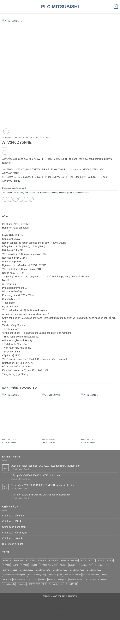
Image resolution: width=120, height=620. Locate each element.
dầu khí (105, 575)
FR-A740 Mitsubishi (21, 579)
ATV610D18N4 (88, 442)
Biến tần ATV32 (85, 565)
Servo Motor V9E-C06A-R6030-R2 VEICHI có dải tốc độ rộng (42, 485)
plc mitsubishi (9, 584)
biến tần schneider (81, 193)
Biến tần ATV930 (77, 570)
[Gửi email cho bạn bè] (20, 199)
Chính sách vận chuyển (14, 532)
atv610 (15, 565)
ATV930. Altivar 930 (48, 565)
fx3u (34, 579)
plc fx (92, 579)
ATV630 (24, 565)
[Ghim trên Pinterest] (26, 199)
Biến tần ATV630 (60, 570)
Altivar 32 (7, 560)
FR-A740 (7, 579)
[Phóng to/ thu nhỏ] (3, 602)
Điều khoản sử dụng (12, 544)
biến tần (72, 565)
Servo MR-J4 (71, 584)
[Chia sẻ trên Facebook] (10, 199)
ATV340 (20, 193)
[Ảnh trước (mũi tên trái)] (3, 615)
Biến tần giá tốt (65, 193)
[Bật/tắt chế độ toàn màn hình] (11, 602)
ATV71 (92, 560)
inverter (42, 579)
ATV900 (34, 565)
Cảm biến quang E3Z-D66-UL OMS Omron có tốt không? (40, 494)
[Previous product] (4, 152)
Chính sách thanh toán (14, 527)
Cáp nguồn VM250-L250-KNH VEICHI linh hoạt (35, 475)
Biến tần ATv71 (101, 565)
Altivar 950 (53, 560)
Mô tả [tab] (5, 217)
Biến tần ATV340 (42, 137)
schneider (22, 584)
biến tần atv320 (26, 570)
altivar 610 (42, 560)
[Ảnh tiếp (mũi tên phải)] (11, 615)
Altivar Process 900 (69, 560)
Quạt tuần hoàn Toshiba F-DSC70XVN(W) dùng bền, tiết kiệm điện (45, 466)
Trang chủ (7, 137)
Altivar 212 (18, 560)
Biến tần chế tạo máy (49, 193)
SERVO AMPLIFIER (37, 584)
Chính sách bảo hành (13, 515)
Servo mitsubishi (56, 584)
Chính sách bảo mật (12, 538)
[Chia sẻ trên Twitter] (15, 199)
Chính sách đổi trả (11, 521)
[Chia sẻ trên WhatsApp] (4, 199)
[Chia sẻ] (20, 602)
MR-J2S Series (75, 579)
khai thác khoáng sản (57, 579)
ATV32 (83, 560)
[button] (4, 6)
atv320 (110, 560)
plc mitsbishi (103, 579)
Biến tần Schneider (23, 137)
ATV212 (100, 560)
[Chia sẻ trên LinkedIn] (31, 199)
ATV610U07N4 (48, 442)
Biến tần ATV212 (10, 570)
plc (86, 579)
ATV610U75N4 (9, 442)
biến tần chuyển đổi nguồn (14, 575)
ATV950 (63, 565)
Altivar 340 (11, 193)
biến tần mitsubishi (73, 575)
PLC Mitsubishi (60, 6)
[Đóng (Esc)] (28, 602)
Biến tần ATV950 (94, 570)
